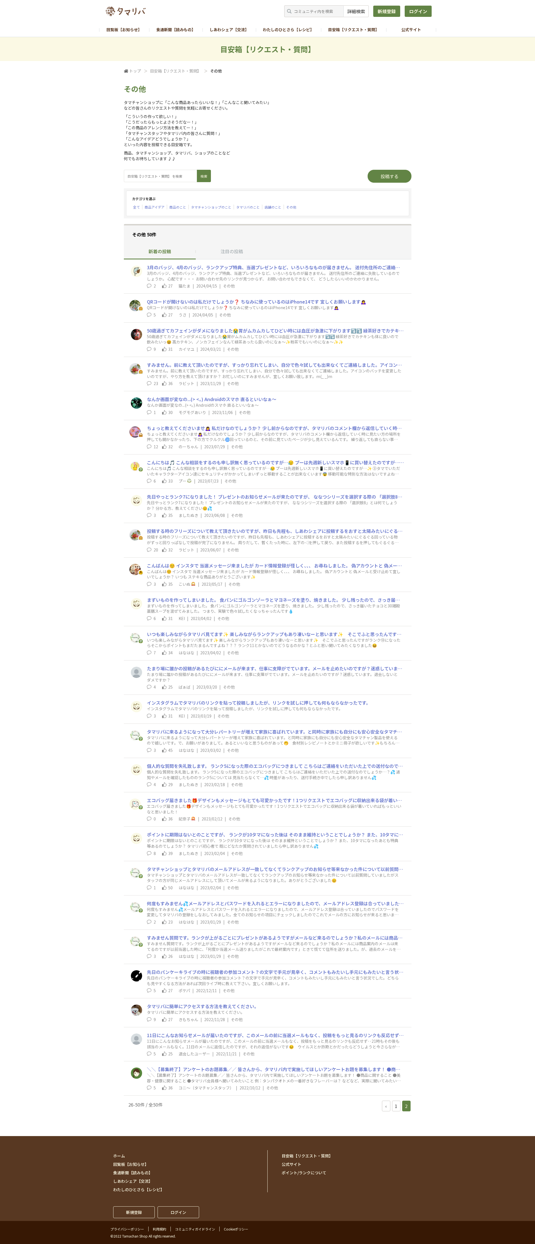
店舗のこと (273, 207)
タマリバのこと (248, 207)
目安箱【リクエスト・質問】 (353, 29)
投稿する (390, 176)
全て (136, 207)
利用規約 (159, 1229)
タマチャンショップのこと (211, 207)
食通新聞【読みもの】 (175, 29)
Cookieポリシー (236, 1229)
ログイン (418, 11)
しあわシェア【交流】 (229, 29)
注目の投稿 (231, 251)
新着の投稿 (160, 251)
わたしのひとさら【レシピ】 (288, 29)
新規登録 (387, 11)
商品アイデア (155, 207)
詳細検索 (356, 11)
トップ (135, 71)
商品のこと (177, 207)
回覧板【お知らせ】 (124, 29)
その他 (291, 207)
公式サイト (411, 29)
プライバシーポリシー (127, 1229)
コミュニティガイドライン (195, 1229)
